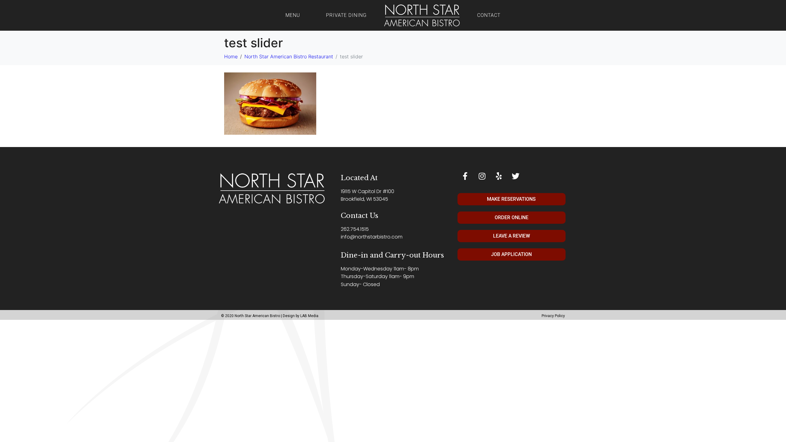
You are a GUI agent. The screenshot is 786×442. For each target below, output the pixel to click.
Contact (488, 15)
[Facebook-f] (465, 176)
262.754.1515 (355, 229)
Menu (293, 15)
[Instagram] (482, 176)
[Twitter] (515, 176)
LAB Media (309, 316)
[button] (512, 199)
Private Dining (346, 15)
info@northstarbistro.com (372, 236)
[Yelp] (499, 176)
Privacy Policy (553, 316)
